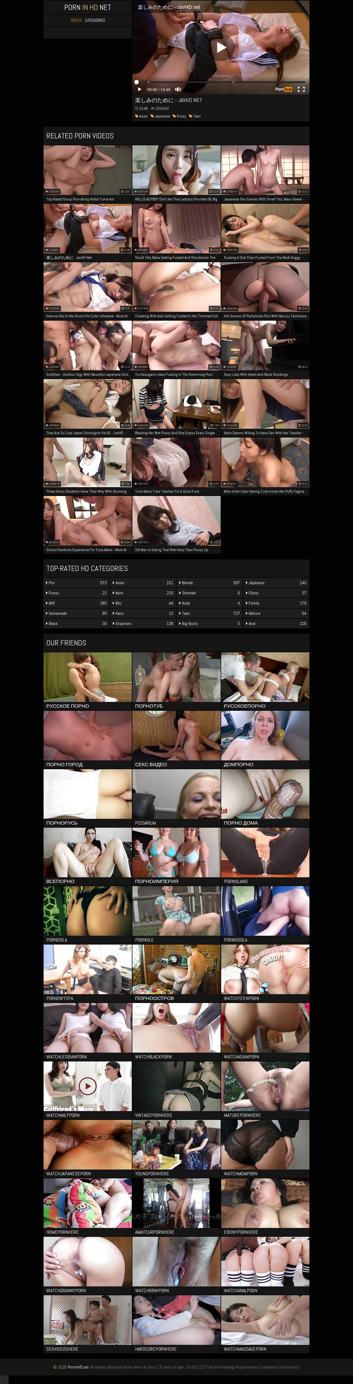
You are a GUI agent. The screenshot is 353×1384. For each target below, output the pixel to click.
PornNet (87, 7)
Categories (95, 20)
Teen (196, 116)
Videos (76, 20)
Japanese (162, 116)
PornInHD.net (78, 1367)
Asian (143, 116)
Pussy (181, 116)
